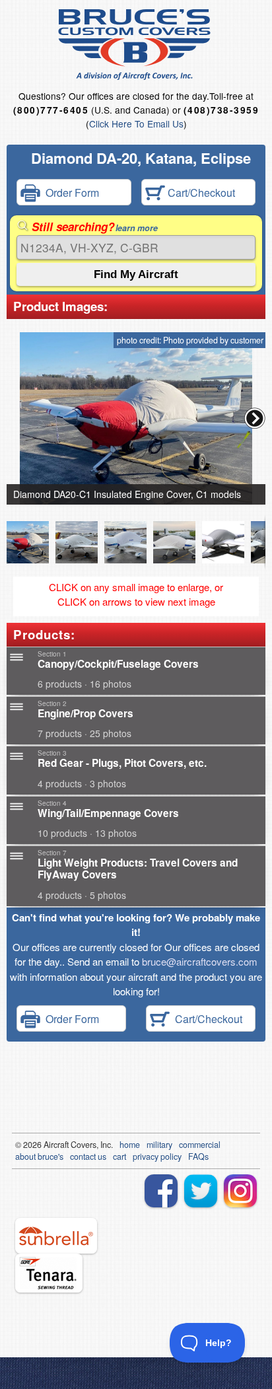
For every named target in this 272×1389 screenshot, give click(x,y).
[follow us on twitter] (200, 1190)
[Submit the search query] (136, 274)
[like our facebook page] (161, 1190)
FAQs (198, 1156)
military (159, 1145)
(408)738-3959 (221, 110)
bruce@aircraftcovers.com (199, 961)
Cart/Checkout (200, 192)
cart (119, 1156)
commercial (200, 1145)
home (129, 1145)
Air (48, 1145)
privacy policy (157, 1156)
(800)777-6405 (50, 110)
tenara (49, 1273)
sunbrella (56, 1236)
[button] (254, 418)
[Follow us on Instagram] (240, 1190)
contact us (88, 1156)
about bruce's (39, 1156)
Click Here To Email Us (136, 123)
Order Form (69, 192)
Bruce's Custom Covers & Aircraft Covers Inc (136, 45)
